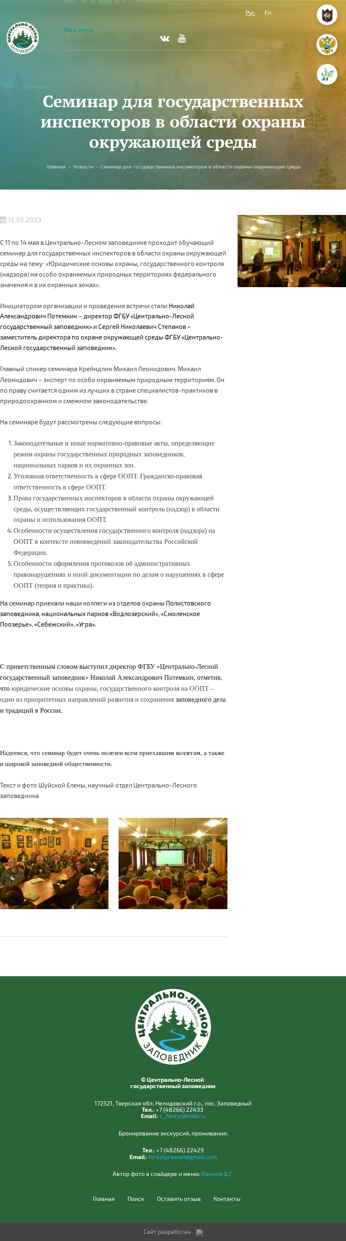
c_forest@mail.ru (182, 1115)
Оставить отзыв (179, 1199)
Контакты (227, 1199)
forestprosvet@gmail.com (182, 1156)
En (268, 12)
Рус (250, 12)
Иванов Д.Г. (217, 1173)
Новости (83, 166)
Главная (56, 166)
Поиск (135, 1199)
